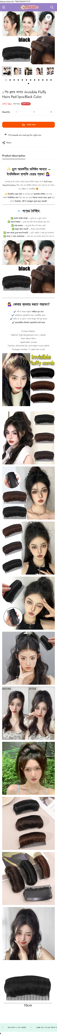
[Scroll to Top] (52, 1019)
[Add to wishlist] (48, 17)
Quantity (6, 111)
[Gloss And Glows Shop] (28, 7)
